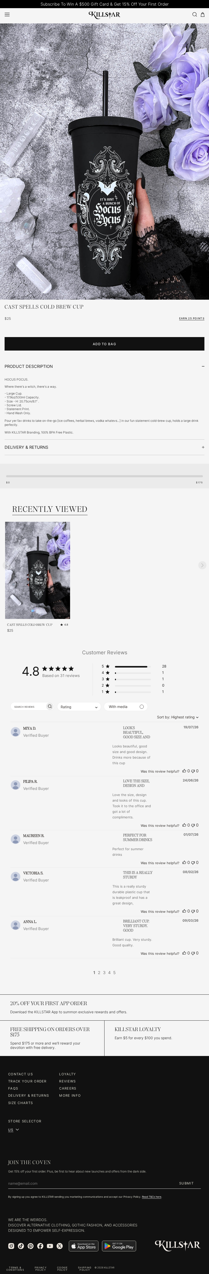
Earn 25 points (191, 318)
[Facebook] (40, 1246)
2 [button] (99, 972)
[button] (134, 667)
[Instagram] (11, 1246)
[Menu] (7, 14)
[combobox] (176, 717)
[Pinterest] (31, 1246)
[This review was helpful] (184, 770)
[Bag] (202, 14)
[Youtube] (50, 1246)
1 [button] (94, 972)
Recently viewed (50, 509)
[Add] (62, 611)
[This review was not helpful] (193, 770)
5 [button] (114, 972)
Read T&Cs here (151, 1196)
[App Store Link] (83, 1246)
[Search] (194, 14)
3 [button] (104, 972)
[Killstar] (178, 1246)
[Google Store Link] (119, 1246)
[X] (60, 1246)
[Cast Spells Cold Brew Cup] (104, 179)
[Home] (105, 14)
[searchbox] (28, 706)
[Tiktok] (21, 1246)
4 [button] (109, 972)
